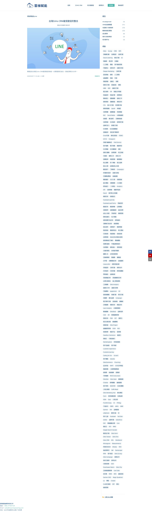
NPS (120, 51)
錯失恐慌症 (114, 135)
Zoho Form (114, 433)
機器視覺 (105, 369)
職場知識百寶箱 (107, 30)
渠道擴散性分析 (117, 278)
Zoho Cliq (119, 467)
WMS (110, 474)
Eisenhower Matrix (108, 467)
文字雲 (105, 261)
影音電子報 (118, 105)
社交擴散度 (113, 149)
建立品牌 (119, 162)
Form (104, 396)
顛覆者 (121, 301)
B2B (109, 88)
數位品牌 (111, 298)
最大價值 (105, 183)
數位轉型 (119, 393)
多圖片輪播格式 (107, 142)
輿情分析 (119, 101)
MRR (121, 406)
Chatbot (105, 382)
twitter (105, 420)
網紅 (119, 149)
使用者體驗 (106, 294)
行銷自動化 (112, 338)
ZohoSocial (118, 440)
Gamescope (118, 450)
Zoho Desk (113, 379)
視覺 (117, 81)
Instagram (112, 139)
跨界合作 (119, 267)
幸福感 (119, 108)
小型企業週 (106, 389)
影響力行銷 (114, 125)
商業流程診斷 (115, 264)
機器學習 (119, 146)
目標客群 (113, 152)
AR (108, 315)
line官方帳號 (106, 484)
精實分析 (112, 305)
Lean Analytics (107, 308)
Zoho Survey (118, 453)
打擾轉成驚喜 (107, 176)
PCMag (119, 403)
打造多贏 (112, 271)
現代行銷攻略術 (107, 36)
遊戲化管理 (115, 288)
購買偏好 (105, 179)
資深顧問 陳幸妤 (65, 25)
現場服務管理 (115, 315)
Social (105, 193)
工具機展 (105, 284)
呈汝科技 (105, 365)
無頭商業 (105, 332)
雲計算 (111, 61)
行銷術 (105, 156)
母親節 (105, 298)
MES (115, 474)
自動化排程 (116, 173)
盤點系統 (120, 474)
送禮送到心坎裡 (114, 166)
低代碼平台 (105, 39)
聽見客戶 (105, 169)
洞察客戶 (112, 227)
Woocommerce (116, 443)
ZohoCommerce (108, 362)
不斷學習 (113, 213)
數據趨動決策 (111, 423)
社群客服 (105, 122)
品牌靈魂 (116, 409)
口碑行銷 (118, 71)
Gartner (105, 409)
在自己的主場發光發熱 (116, 237)
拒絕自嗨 (119, 234)
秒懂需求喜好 (107, 173)
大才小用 (112, 179)
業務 (119, 85)
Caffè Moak (114, 389)
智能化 (105, 338)
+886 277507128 (9, 506)
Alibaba (114, 447)
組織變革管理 (107, 328)
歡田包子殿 (106, 433)
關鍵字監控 (117, 190)
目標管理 (105, 237)
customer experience (109, 349)
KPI (104, 190)
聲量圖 (113, 257)
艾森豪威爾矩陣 (107, 470)
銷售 (111, 74)
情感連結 (112, 234)
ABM (104, 88)
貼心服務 (105, 162)
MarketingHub (107, 342)
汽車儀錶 (105, 376)
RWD (114, 426)
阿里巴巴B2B (106, 447)
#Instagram (106, 443)
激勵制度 (112, 101)
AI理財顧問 (120, 115)
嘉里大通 (113, 413)
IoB (112, 450)
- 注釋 (42, 76)
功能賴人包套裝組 (107, 27)
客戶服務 (105, 146)
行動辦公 (105, 68)
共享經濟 (105, 271)
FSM (111, 318)
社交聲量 (105, 149)
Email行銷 (106, 135)
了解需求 (112, 169)
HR (111, 91)
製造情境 (105, 230)
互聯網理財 (106, 257)
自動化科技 (120, 68)
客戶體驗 (105, 359)
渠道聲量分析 (107, 278)
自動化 (112, 81)
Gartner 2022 (107, 477)
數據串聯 (112, 206)
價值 (111, 64)
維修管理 (105, 487)
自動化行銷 (115, 88)
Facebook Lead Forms (109, 203)
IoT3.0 (105, 139)
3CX (110, 426)
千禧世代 (105, 406)
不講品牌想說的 (115, 244)
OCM (114, 328)
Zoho (104, 51)
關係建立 (105, 98)
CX (114, 403)
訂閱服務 (105, 305)
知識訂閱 (112, 95)
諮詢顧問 (120, 261)
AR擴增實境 (117, 308)
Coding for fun (107, 355)
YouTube (120, 416)
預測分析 (105, 318)
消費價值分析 (112, 261)
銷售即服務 (106, 108)
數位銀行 (111, 118)
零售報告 (105, 274)
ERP (113, 484)
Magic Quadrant (118, 477)
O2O (112, 464)
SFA (111, 409)
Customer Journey (108, 352)
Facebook (113, 416)
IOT (116, 318)
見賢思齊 (105, 210)
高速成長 (113, 85)
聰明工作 (111, 156)
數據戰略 (115, 321)
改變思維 (119, 179)
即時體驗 (112, 382)
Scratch (116, 355)
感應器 (117, 372)
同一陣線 (112, 162)
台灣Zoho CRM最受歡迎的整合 (63, 21)
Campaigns (120, 169)
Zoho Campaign (108, 457)
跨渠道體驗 (120, 271)
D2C (104, 423)
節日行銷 (120, 294)
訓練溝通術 (113, 210)
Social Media (111, 115)
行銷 (116, 78)
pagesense (113, 291)
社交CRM (112, 386)
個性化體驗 (106, 152)
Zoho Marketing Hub (109, 393)
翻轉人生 (105, 254)
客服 (111, 78)
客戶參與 (105, 386)
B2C (104, 115)
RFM (104, 453)
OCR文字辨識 (119, 365)
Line (118, 423)
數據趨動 (105, 311)
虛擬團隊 (105, 78)
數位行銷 (116, 58)
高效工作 (118, 156)
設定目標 (120, 210)
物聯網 (105, 61)
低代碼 (105, 474)
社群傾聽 (105, 112)
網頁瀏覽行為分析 (108, 220)
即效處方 (105, 186)
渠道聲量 (119, 112)
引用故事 (105, 234)
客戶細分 (110, 453)
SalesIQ (112, 359)
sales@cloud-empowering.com (14, 508)
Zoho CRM (106, 440)
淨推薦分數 (106, 54)
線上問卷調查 (116, 281)
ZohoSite (105, 379)
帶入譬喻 (120, 230)
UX (119, 291)
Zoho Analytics (114, 284)
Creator (113, 480)
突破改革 (120, 203)
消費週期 (112, 183)
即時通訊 (117, 220)
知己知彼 (120, 152)
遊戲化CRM (106, 288)
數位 (117, 484)
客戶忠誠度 (106, 345)
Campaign (119, 298)
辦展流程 (105, 325)
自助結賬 (115, 301)
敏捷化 (119, 335)
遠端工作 (119, 98)
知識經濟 (105, 95)
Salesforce (119, 420)
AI (122, 58)
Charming (117, 362)
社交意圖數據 (113, 129)
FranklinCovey (107, 403)
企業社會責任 (107, 281)
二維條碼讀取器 (114, 369)
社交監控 (112, 122)
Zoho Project (113, 325)
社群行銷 (120, 54)
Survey (110, 51)
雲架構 (119, 332)
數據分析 (105, 206)
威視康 (105, 372)
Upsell (113, 108)
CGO (104, 315)
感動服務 (112, 98)
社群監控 (113, 54)
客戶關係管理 (118, 64)
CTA (104, 105)
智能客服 (105, 81)
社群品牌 (120, 396)
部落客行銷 (120, 122)
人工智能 (105, 64)
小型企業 (115, 399)
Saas (109, 399)
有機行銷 (113, 294)
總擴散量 (112, 112)
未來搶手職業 (115, 250)
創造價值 (116, 223)
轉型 (108, 480)
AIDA (104, 399)
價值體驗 (117, 240)
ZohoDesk (113, 311)
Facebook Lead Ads (108, 200)
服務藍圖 (120, 379)
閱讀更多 (97, 76)
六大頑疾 (119, 183)
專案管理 (120, 213)
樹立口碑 (105, 166)
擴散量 (119, 257)
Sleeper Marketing (108, 71)
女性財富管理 (114, 254)
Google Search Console (110, 430)
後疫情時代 (106, 450)
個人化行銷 (110, 105)
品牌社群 (120, 311)
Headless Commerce (109, 335)
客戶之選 (105, 416)
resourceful (106, 264)
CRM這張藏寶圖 (107, 24)
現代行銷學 (106, 460)
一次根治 (112, 186)
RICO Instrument (115, 376)
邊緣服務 (119, 382)
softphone (106, 413)
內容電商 (105, 247)
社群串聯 (109, 190)
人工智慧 (117, 74)
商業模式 (119, 95)
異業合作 (117, 457)
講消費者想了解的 (108, 240)
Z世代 (111, 406)
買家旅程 (119, 247)
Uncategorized (106, 21)
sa (104, 480)
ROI (118, 328)
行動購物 (105, 291)
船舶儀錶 (111, 372)
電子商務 (112, 146)
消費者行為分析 (107, 223)
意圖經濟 (105, 132)
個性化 (120, 318)
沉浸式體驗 (120, 386)
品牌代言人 (106, 125)
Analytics (119, 186)
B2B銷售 (105, 129)
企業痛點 (119, 206)
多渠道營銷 (117, 342)
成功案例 (105, 33)
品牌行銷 (111, 420)
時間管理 (112, 159)
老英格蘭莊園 (112, 396)
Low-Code (117, 470)
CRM (115, 51)
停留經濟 (105, 267)
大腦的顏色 (106, 250)
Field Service (117, 142)
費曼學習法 (113, 230)
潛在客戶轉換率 (114, 132)
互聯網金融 (119, 118)
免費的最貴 (106, 244)
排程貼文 (112, 196)
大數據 (116, 61)
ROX (120, 447)
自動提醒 (115, 176)
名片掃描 (113, 217)
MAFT (111, 365)
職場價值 (119, 159)
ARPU (116, 406)
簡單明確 (119, 227)
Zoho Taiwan (107, 436)
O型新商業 (106, 464)
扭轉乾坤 (105, 159)
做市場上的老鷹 (113, 193)
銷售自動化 (106, 217)
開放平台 (112, 332)
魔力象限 (105, 91)
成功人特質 (106, 213)
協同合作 (112, 68)
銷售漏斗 (112, 247)
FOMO (121, 135)
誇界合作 (113, 460)
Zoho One (115, 436)
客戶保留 (113, 345)
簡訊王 (105, 426)
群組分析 (119, 305)
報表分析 (105, 196)
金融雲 (105, 118)
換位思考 (105, 227)
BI (118, 413)
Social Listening (108, 58)
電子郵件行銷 (107, 301)
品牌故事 (112, 274)
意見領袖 (105, 74)
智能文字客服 (117, 91)
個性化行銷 (106, 85)
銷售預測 (105, 101)
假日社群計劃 (107, 321)
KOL (112, 440)
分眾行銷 (112, 267)
